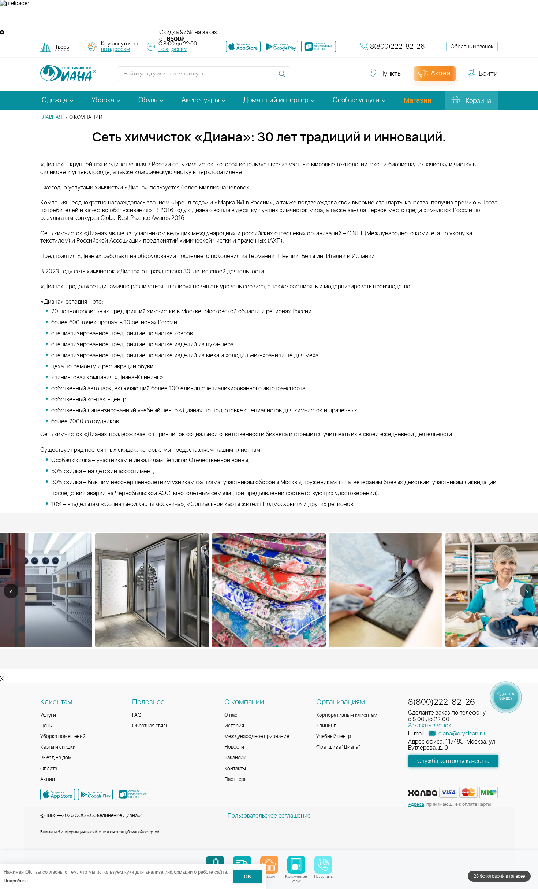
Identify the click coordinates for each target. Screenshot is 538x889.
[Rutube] (326, 77)
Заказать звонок (429, 725)
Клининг (326, 725)
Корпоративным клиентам (346, 715)
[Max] (352, 77)
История (234, 725)
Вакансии (235, 757)
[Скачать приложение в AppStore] (57, 794)
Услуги (48, 715)
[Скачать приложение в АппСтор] (243, 46)
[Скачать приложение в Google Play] (95, 794)
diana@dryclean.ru (461, 734)
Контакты (235, 768)
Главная (51, 117)
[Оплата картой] (422, 792)
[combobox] (62, 47)
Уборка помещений (63, 736)
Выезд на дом (56, 757)
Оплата (48, 768)
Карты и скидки (58, 747)
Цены (46, 725)
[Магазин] (269, 865)
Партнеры (235, 779)
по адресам (115, 49)
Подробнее (16, 881)
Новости (234, 747)
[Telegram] (339, 77)
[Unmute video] (269, 18)
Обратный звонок (472, 46)
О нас (230, 715)
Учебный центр (333, 736)
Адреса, (416, 804)
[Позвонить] (323, 865)
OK (247, 876)
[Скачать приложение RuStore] (318, 46)
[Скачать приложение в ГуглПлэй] (281, 46)
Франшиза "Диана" (338, 747)
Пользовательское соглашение (269, 816)
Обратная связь (150, 725)
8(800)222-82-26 (397, 46)
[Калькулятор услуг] (296, 865)
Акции (47, 779)
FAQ (136, 715)
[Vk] (299, 77)
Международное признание (256, 736)
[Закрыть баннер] (2, 32)
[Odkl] (313, 77)
